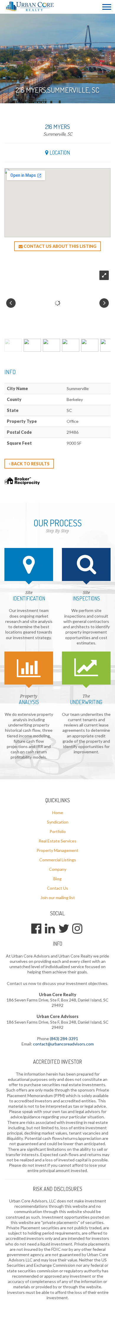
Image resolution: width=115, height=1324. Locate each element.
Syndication (57, 821)
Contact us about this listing (59, 246)
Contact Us (57, 888)
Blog (57, 878)
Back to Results (30, 463)
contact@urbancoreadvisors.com (63, 1043)
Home (57, 812)
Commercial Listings (57, 859)
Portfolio (58, 831)
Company (57, 869)
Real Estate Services (57, 840)
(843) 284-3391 (64, 1038)
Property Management (57, 850)
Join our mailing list (57, 897)
